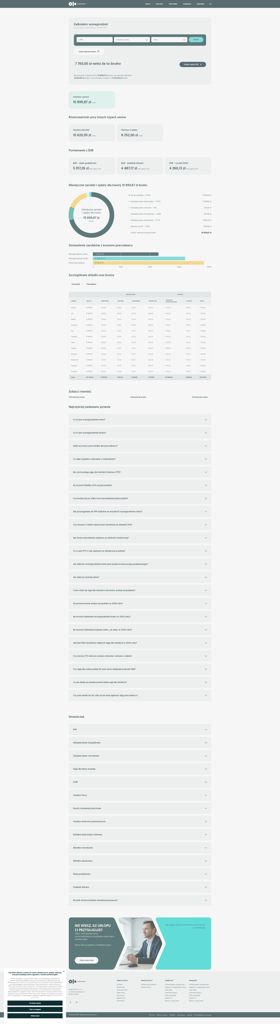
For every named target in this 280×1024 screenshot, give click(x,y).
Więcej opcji (35, 1016)
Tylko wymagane (35, 1009)
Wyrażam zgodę (35, 1003)
